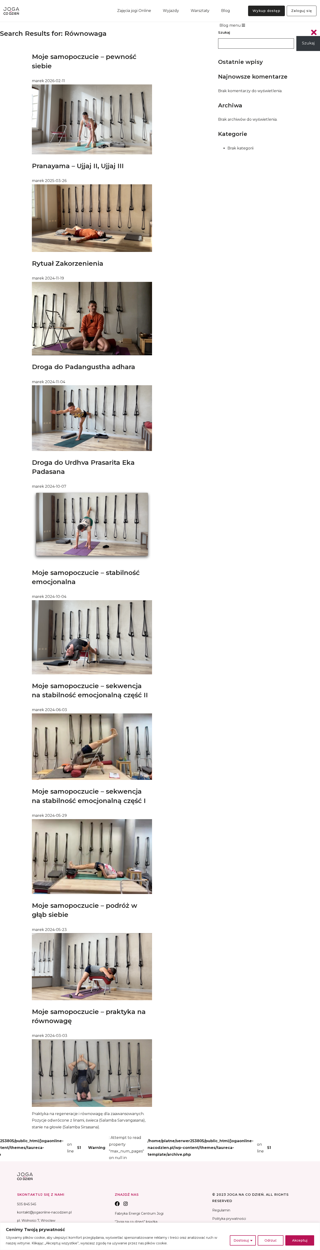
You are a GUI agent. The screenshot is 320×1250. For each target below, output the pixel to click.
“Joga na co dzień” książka (136, 1222)
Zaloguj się (301, 11)
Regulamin (221, 1210)
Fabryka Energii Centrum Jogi (139, 1213)
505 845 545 (26, 1204)
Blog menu (231, 25)
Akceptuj (299, 1240)
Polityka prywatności (229, 1219)
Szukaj (224, 32)
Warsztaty (200, 10)
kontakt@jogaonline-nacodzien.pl (44, 1212)
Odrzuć (270, 1240)
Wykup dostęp (266, 11)
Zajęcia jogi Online (134, 10)
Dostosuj (241, 1240)
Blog (225, 10)
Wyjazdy (171, 10)
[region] (160, 1236)
